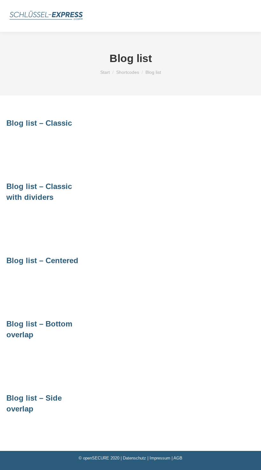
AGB (177, 458)
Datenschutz (134, 458)
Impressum (160, 458)
